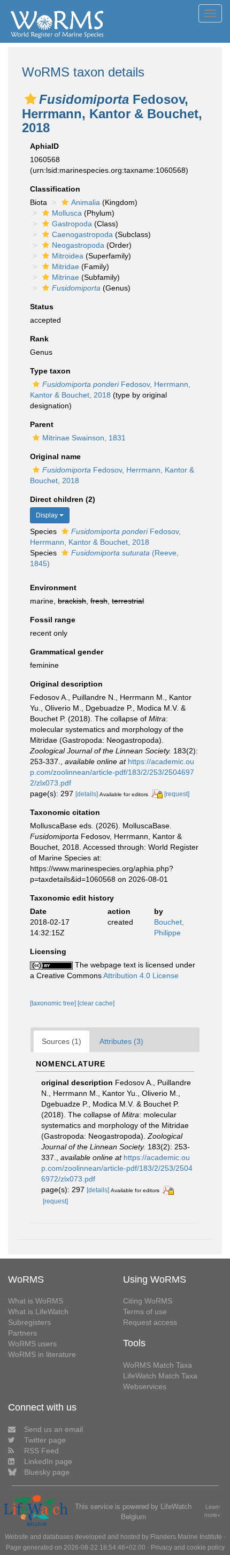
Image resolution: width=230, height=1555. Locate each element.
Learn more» (212, 1511)
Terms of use (145, 1311)
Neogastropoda (78, 245)
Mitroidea (67, 255)
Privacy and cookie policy (188, 1547)
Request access (150, 1322)
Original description (66, 684)
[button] (30, 99)
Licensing (48, 951)
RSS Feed (41, 1450)
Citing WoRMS (147, 1301)
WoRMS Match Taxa (157, 1365)
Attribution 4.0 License (141, 975)
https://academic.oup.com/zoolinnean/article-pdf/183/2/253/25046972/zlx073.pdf (112, 772)
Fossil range (52, 619)
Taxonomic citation (65, 812)
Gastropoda (72, 223)
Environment (53, 587)
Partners (22, 1333)
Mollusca (67, 213)
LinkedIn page (48, 1461)
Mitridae (65, 266)
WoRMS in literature (42, 1354)
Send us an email (53, 1429)
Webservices (144, 1386)
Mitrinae (65, 277)
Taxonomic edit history (72, 898)
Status (41, 306)
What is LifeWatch (38, 1311)
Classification (55, 189)
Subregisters (29, 1322)
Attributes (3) (121, 1041)
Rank (39, 338)
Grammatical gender (66, 651)
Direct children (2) (62, 499)
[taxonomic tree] (54, 1003)
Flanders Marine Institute (186, 1537)
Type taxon (50, 371)
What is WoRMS (35, 1301)
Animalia (85, 202)
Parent (41, 424)
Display (47, 515)
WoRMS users (32, 1343)
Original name (55, 456)
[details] (86, 794)
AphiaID (44, 146)
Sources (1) (61, 1041)
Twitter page (45, 1440)
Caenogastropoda (82, 234)
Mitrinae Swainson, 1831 (84, 437)
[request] (176, 794)
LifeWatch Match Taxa (160, 1375)
